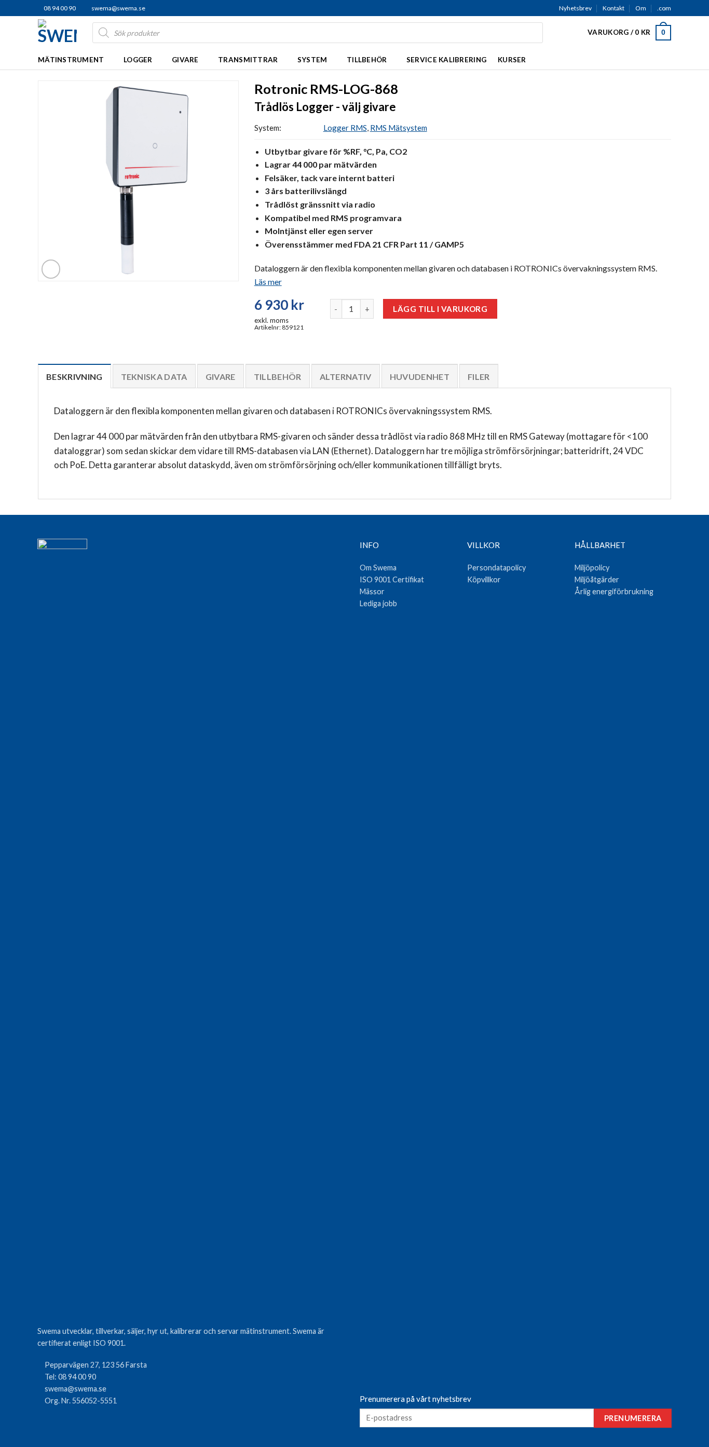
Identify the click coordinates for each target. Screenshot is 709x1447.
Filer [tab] (479, 376)
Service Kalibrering (446, 60)
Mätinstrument (71, 60)
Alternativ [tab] (346, 376)
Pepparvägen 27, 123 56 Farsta (96, 1364)
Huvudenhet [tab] (419, 376)
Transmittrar (248, 60)
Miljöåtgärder (597, 579)
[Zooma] (51, 269)
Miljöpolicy (592, 567)
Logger (138, 60)
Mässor (372, 591)
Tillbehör (367, 60)
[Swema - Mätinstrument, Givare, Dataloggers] (57, 32)
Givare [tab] (221, 376)
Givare (185, 60)
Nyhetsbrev (575, 8)
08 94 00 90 (59, 8)
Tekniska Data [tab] (154, 376)
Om (640, 8)
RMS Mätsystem (398, 127)
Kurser (512, 60)
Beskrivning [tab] (74, 376)
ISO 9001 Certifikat (392, 579)
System (312, 60)
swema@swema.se (118, 8)
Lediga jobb (378, 603)
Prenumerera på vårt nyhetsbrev (415, 1398)
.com (664, 8)
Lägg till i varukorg (440, 308)
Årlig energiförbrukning (614, 591)
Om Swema (378, 567)
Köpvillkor (484, 579)
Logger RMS (345, 127)
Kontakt (613, 8)
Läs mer (268, 281)
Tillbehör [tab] (278, 376)
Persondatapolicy (496, 567)
